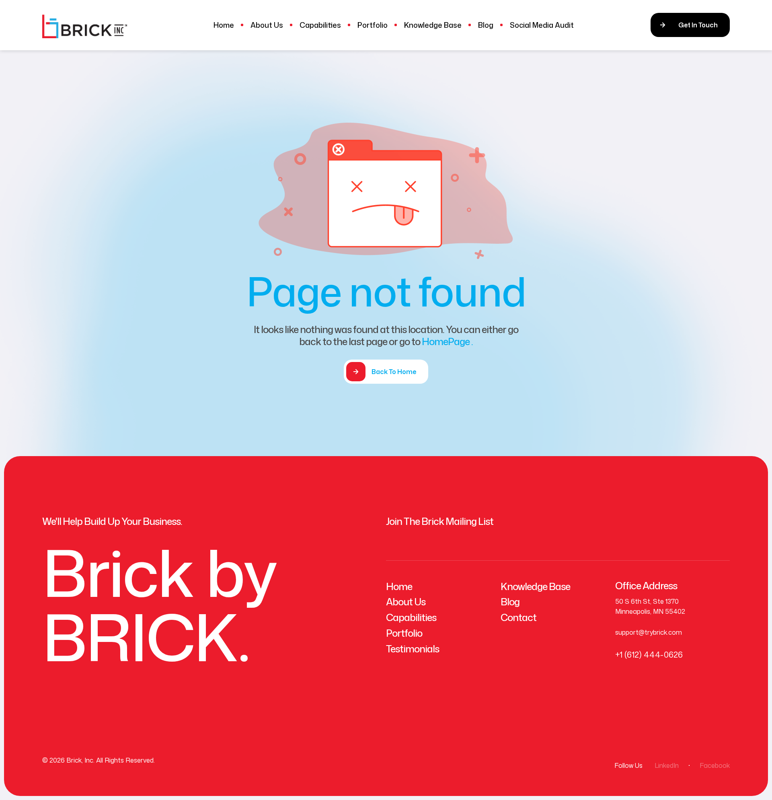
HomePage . (447, 341)
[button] (690, 25)
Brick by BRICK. (159, 604)
